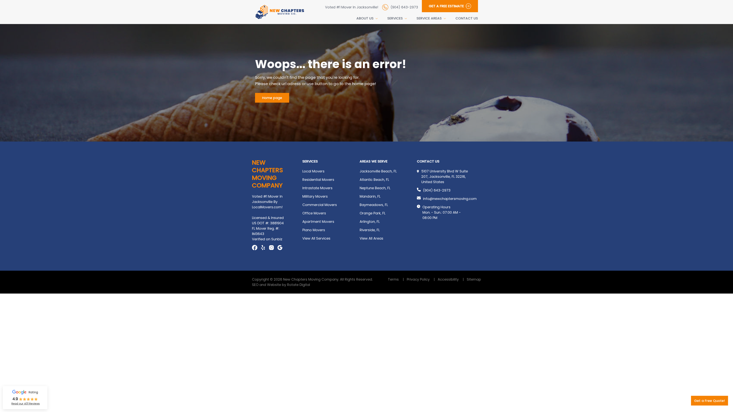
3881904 (277, 223)
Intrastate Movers (317, 188)
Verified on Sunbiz (267, 239)
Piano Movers (313, 230)
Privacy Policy (421, 279)
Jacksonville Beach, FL (378, 171)
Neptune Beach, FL (375, 188)
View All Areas (371, 238)
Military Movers (315, 196)
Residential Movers (318, 179)
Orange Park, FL (372, 213)
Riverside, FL (370, 230)
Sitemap (474, 279)
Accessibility (451, 279)
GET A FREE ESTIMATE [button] (446, 6)
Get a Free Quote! (709, 400)
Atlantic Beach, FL (374, 179)
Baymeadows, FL (374, 204)
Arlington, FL (370, 221)
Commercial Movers (319, 204)
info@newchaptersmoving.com (450, 198)
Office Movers (314, 213)
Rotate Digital (298, 284)
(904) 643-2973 (436, 190)
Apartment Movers (318, 221)
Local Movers (313, 171)
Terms (396, 279)
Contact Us (466, 18)
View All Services (316, 238)
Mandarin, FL (370, 196)
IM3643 (258, 233)
